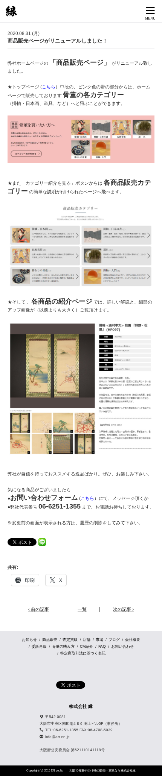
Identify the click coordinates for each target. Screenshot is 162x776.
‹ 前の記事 (38, 609)
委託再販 (39, 646)
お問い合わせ (122, 646)
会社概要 (132, 640)
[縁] (11, 11)
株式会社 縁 (81, 706)
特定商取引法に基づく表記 (82, 653)
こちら (48, 87)
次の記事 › (123, 609)
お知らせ (29, 640)
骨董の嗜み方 (63, 646)
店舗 (86, 640)
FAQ (102, 646)
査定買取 (70, 640)
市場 (99, 640)
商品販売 (49, 640)
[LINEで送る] (42, 542)
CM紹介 (86, 646)
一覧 (82, 609)
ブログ (114, 640)
